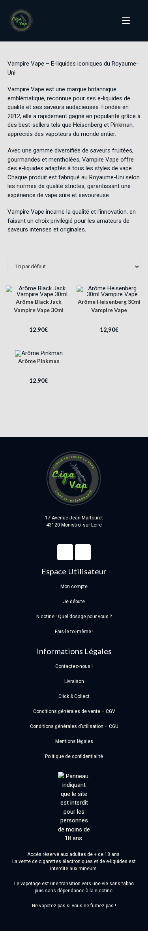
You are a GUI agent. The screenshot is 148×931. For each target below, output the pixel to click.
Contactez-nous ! (74, 666)
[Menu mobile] (123, 21)
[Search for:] (136, 21)
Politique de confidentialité (74, 756)
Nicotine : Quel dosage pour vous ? (74, 616)
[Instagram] (83, 552)
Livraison (74, 681)
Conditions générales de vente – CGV (74, 711)
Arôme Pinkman (39, 360)
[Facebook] (65, 552)
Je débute (74, 601)
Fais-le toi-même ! (74, 631)
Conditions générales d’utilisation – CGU (74, 726)
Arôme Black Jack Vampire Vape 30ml (39, 305)
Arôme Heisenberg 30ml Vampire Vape (109, 305)
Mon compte (74, 586)
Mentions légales (74, 741)
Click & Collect (74, 696)
